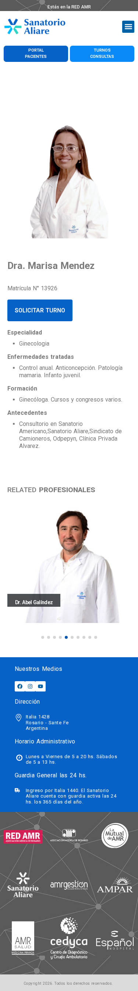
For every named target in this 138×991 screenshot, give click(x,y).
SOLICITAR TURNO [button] (40, 310)
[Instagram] (30, 686)
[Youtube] (40, 686)
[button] (128, 27)
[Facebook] (20, 686)
